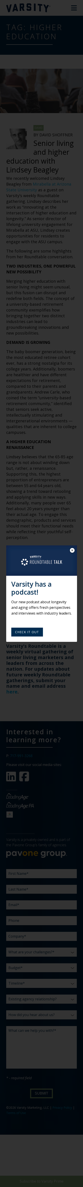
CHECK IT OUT (27, 632)
